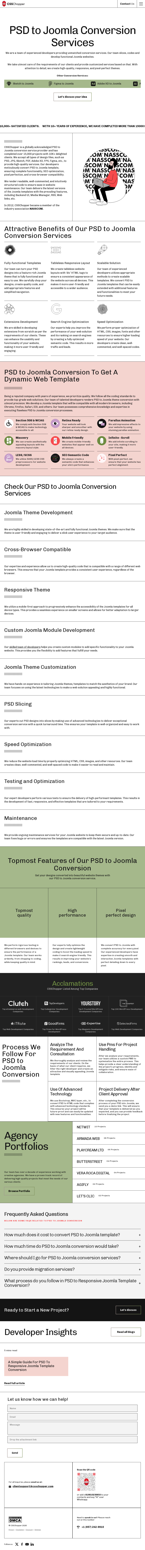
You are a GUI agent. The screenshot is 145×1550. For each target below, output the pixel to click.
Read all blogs (126, 1332)
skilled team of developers (24, 647)
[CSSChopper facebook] (22, 1544)
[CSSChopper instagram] (37, 1544)
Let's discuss (128, 1310)
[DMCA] (26, 1519)
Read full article (14, 1383)
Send (15, 1452)
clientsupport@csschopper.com (33, 1486)
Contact (127, 3)
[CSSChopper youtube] (27, 1544)
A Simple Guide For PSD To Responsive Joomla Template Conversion (31, 1366)
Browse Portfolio (19, 1191)
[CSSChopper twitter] (17, 1544)
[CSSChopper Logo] (13, 4)
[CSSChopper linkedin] (32, 1544)
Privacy (11, 1530)
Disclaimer (20, 1530)
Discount (29, 1530)
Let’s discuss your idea (72, 96)
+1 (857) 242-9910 (92, 1527)
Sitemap (38, 1530)
